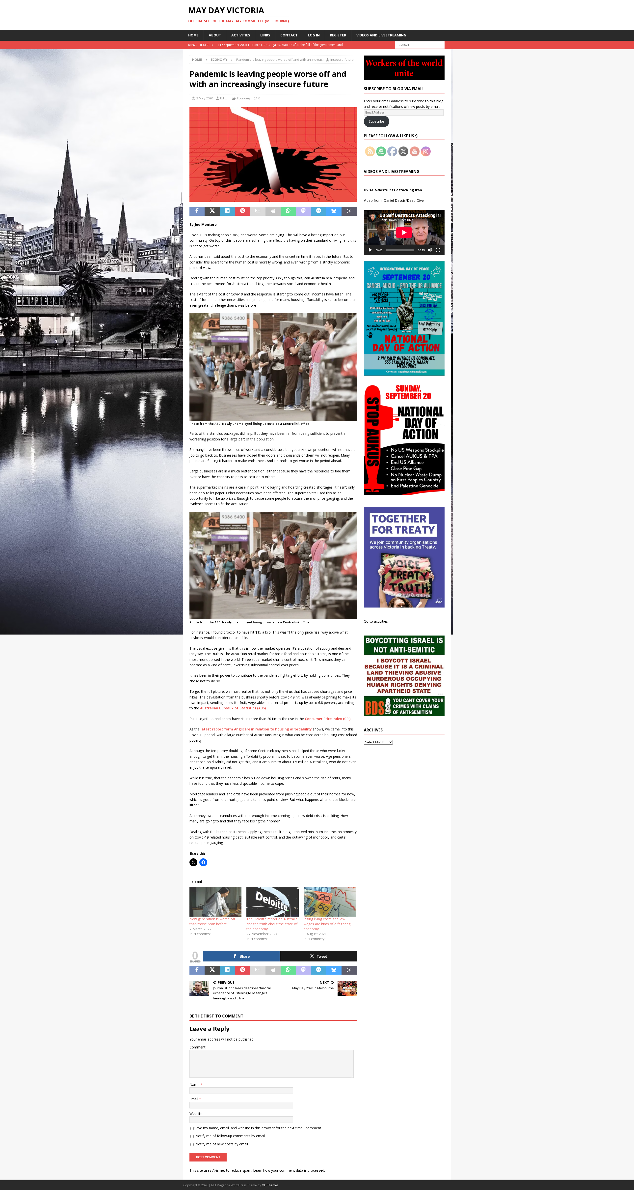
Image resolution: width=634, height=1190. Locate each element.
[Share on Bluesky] (333, 211)
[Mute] (430, 250)
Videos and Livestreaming (381, 35)
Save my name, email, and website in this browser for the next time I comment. (258, 1128)
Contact (289, 35)
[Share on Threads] (349, 211)
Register (338, 35)
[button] (273, 154)
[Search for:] (420, 44)
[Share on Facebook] (197, 211)
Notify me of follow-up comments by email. (230, 1135)
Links (265, 35)
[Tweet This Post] (212, 211)
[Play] (370, 250)
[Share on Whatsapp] (288, 211)
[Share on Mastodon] (303, 211)
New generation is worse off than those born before (212, 921)
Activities (240, 35)
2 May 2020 (204, 98)
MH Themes (270, 1185)
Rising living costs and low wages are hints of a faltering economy (327, 924)
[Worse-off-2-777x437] (273, 199)
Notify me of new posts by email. (222, 1144)
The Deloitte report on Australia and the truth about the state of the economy (271, 924)
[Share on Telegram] (318, 211)
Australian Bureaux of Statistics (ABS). (233, 708)
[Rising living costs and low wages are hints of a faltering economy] (330, 902)
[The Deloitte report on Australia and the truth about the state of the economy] (272, 902)
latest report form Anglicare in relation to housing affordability (256, 729)
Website (195, 1113)
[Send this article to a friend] (257, 211)
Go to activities (376, 621)
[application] (404, 232)
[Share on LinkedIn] (227, 211)
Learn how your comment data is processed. (289, 1170)
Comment (197, 1047)
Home (193, 35)
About (215, 35)
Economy (244, 98)
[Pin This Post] (242, 211)
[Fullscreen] (438, 250)
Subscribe (376, 121)
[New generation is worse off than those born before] (215, 902)
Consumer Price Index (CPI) (327, 718)
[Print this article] (273, 211)
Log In (314, 35)
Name (194, 1084)
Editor (224, 98)
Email (194, 1099)
